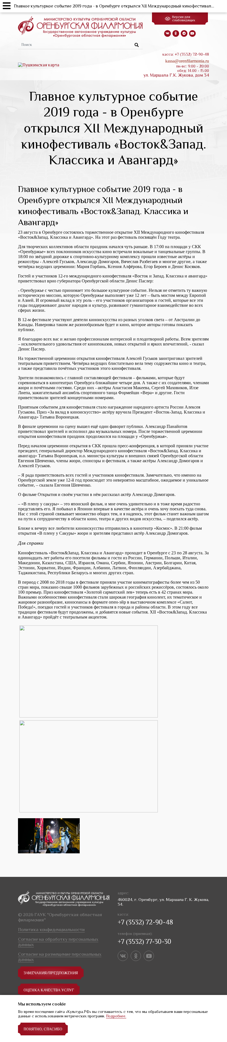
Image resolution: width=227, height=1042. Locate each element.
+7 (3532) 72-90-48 (145, 922)
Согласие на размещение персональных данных (59, 957)
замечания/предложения (51, 973)
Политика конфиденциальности (51, 929)
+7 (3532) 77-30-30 (144, 941)
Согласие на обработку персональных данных (58, 942)
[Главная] (80, 26)
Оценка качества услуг (49, 990)
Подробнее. (116, 1016)
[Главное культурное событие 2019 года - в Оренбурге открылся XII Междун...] (49, 835)
